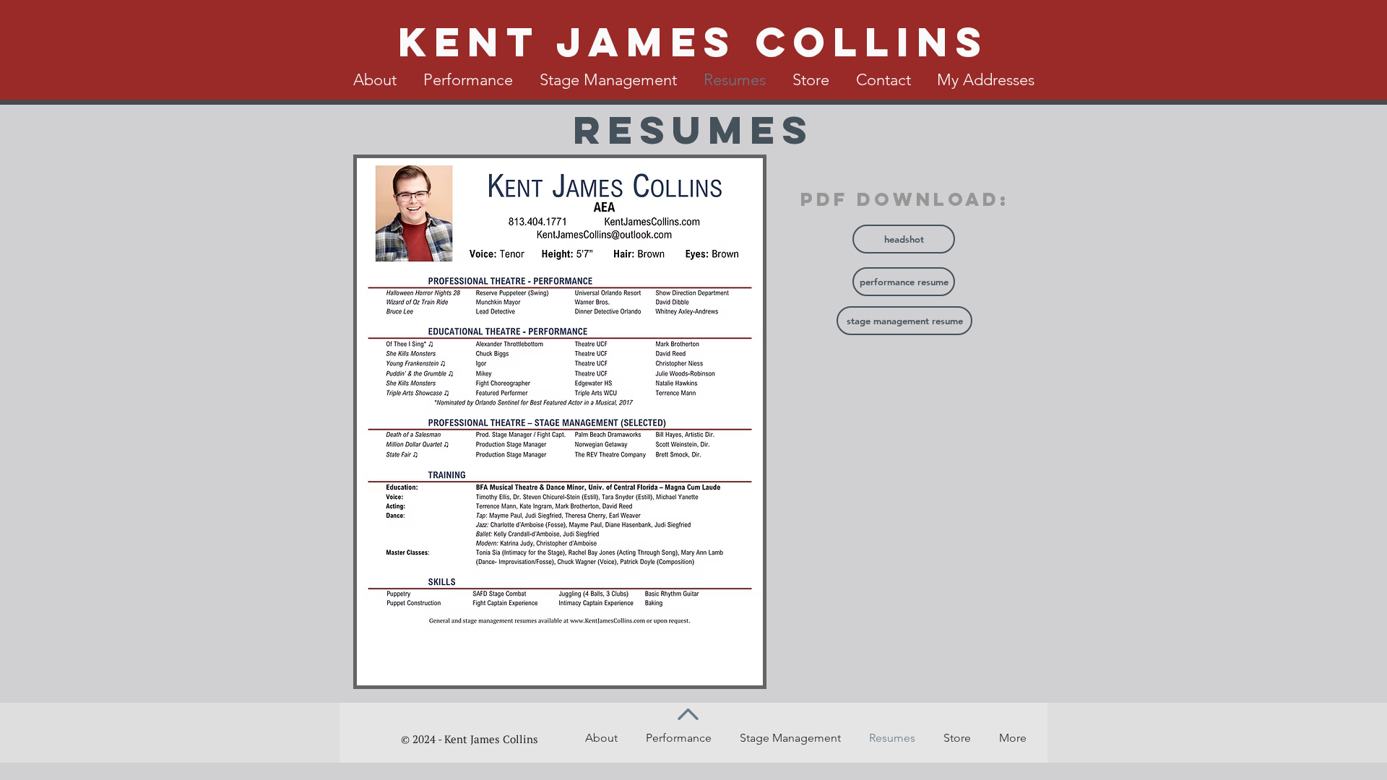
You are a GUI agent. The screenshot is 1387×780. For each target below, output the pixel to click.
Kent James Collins (693, 41)
